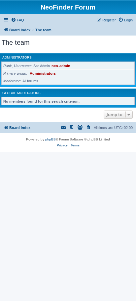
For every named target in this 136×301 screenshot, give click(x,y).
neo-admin (60, 66)
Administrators (17, 57)
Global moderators (21, 93)
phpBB (50, 139)
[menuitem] (17, 20)
